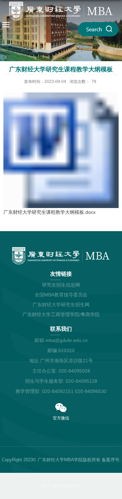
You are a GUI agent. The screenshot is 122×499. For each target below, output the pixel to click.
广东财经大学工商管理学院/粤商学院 (61, 314)
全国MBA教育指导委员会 (61, 294)
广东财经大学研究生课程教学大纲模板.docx (49, 212)
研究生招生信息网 (61, 285)
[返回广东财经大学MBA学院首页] (61, 11)
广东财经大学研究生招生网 (61, 304)
